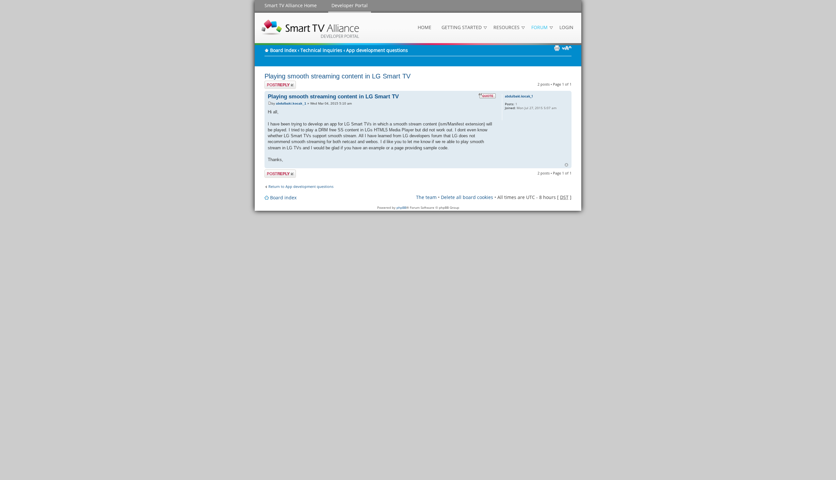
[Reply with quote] (487, 95)
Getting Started (462, 27)
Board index (283, 50)
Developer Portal (349, 5)
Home (424, 27)
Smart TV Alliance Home (291, 5)
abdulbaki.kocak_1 (291, 103)
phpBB (401, 207)
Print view (556, 48)
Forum (539, 27)
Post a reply (274, 83)
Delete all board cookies (467, 197)
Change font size (566, 48)
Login (566, 27)
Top (566, 165)
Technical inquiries (321, 50)
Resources (506, 27)
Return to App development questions (300, 186)
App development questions (377, 50)
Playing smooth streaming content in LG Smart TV (337, 76)
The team (426, 197)
